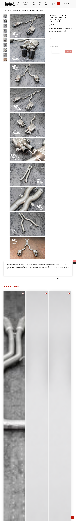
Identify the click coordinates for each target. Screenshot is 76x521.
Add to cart (68, 51)
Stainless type (52, 43)
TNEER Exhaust (62, 278)
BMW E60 (41, 278)
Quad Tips (56, 278)
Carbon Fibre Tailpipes (47, 278)
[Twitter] (54, 56)
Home (5, 10)
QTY (50, 52)
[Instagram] (55, 56)
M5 (53, 278)
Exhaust (10, 10)
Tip (50, 35)
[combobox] (55, 39)
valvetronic (67, 278)
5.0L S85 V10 (36, 278)
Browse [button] (68, 286)
